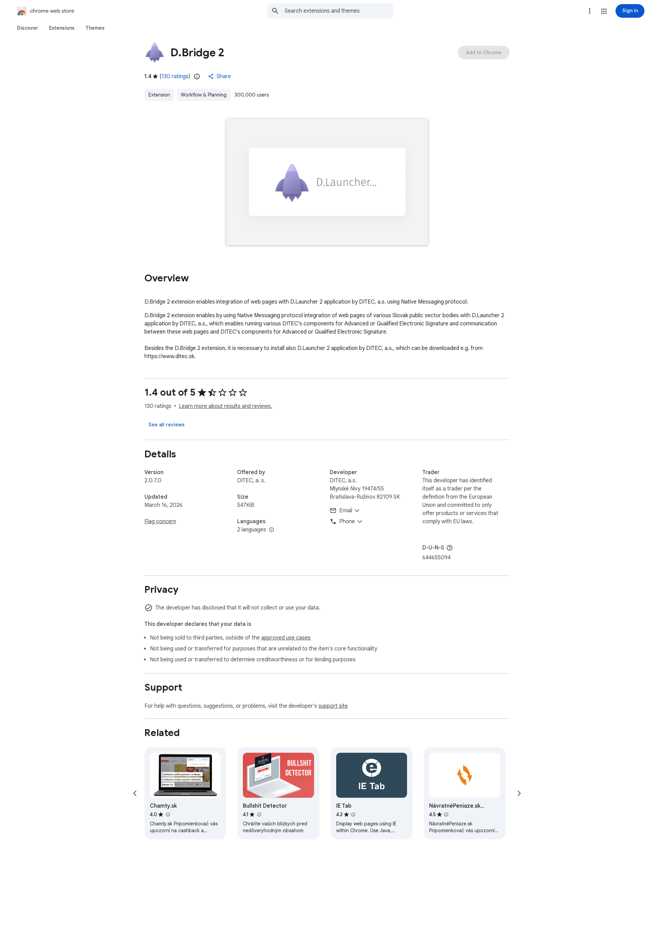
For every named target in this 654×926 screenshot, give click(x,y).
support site (333, 706)
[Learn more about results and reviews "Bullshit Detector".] (259, 814)
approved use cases (286, 637)
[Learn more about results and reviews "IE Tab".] (353, 814)
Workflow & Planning (204, 95)
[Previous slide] (135, 793)
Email (345, 510)
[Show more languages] (271, 530)
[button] (604, 11)
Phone (347, 521)
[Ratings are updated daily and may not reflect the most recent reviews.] (197, 76)
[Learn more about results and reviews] (449, 547)
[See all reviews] (166, 424)
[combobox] (339, 11)
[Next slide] (519, 793)
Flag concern (160, 521)
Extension (159, 95)
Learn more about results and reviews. (225, 406)
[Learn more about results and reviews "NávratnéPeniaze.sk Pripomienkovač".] (446, 814)
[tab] (28, 28)
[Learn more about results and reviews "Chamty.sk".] (167, 814)
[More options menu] (589, 11)
